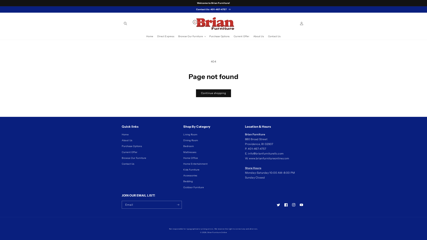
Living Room (190, 134)
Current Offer (129, 152)
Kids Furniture (191, 169)
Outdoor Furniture (193, 187)
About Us (127, 140)
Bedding (188, 181)
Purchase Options (132, 146)
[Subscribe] (178, 205)
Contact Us (128, 163)
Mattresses (189, 152)
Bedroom (188, 146)
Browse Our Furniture (134, 158)
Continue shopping (213, 93)
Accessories (190, 175)
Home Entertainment (195, 163)
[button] (125, 23)
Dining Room (190, 140)
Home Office (190, 158)
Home (125, 134)
